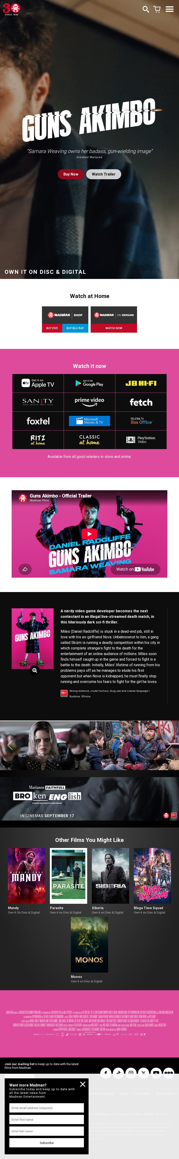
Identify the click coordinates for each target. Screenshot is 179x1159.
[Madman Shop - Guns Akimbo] (65, 315)
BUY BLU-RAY (75, 328)
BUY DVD (52, 328)
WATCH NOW (114, 328)
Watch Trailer (104, 174)
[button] (10, 745)
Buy (70, 174)
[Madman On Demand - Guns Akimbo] (114, 315)
